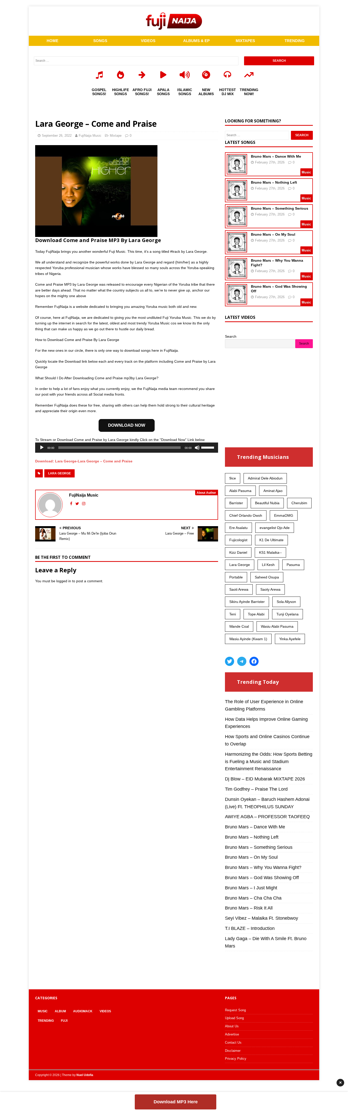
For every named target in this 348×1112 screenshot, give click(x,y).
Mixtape (116, 135)
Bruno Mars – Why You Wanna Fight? (263, 867)
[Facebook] (254, 661)
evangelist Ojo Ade (275, 528)
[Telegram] (241, 661)
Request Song (235, 1010)
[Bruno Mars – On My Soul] (237, 249)
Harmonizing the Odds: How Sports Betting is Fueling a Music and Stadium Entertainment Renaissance (268, 762)
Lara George (59, 473)
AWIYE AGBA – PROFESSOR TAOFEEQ (267, 816)
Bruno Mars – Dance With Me (276, 156)
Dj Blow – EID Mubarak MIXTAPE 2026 (265, 778)
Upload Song (234, 1018)
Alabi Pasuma (240, 491)
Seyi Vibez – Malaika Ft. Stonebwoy (261, 918)
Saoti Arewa (238, 589)
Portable (236, 577)
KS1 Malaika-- (270, 552)
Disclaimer (232, 1051)
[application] (126, 448)
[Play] (41, 447)
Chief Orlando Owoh (245, 515)
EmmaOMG (283, 515)
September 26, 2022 (57, 135)
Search (230, 336)
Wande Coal (239, 626)
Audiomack (82, 1011)
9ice (232, 478)
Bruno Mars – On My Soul (273, 234)
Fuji (64, 1020)
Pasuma (293, 565)
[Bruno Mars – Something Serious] (237, 223)
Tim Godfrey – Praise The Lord (256, 789)
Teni (232, 614)
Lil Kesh (268, 565)
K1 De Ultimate (271, 540)
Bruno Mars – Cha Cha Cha (253, 898)
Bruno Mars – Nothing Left (274, 182)
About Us (232, 1026)
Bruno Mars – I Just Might (251, 887)
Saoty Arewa (270, 589)
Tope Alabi (256, 614)
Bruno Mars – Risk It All (249, 908)
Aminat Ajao (273, 491)
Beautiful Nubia (267, 503)
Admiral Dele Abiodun (265, 478)
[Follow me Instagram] (83, 503)
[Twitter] (229, 661)
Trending (46, 1020)
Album (60, 1011)
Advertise (232, 1034)
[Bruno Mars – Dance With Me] (237, 171)
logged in (63, 581)
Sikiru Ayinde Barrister (247, 602)
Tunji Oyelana (287, 614)
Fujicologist (238, 540)
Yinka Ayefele (290, 639)
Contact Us (233, 1042)
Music (43, 1011)
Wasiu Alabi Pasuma (277, 626)
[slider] (208, 447)
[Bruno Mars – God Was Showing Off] (237, 301)
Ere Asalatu (238, 528)
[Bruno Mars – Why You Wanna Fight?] (237, 275)
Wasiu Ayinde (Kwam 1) (248, 639)
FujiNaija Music (90, 135)
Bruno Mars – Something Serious (279, 208)
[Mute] (197, 447)
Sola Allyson (286, 602)
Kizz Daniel (238, 552)
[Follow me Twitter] (77, 503)
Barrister (236, 503)
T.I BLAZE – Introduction (250, 928)
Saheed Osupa (267, 577)
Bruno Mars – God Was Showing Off (262, 877)
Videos (105, 1011)
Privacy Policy (235, 1058)
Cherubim (299, 503)
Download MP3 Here (176, 1101)
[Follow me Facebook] (71, 503)
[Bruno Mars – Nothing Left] (237, 197)
